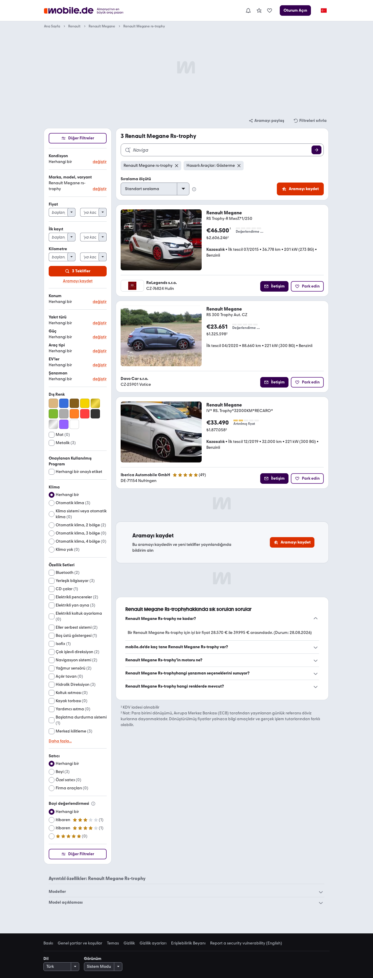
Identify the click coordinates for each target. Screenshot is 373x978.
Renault (74, 26)
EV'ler (54, 359)
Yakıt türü (57, 317)
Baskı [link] (48, 943)
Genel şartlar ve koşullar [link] (80, 943)
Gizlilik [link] (129, 943)
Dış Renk (57, 394)
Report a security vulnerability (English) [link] (246, 943)
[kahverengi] (74, 403)
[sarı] (85, 403)
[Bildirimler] (248, 10)
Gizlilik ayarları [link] (153, 943)
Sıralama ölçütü (136, 178)
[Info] (93, 803)
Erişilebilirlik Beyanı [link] (188, 943)
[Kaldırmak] (177, 166)
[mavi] (64, 403)
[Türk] (323, 10)
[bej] (53, 403)
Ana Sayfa (52, 26)
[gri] (64, 414)
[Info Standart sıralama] (194, 189)
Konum (55, 295)
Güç (53, 331)
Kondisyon (58, 155)
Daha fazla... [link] (60, 741)
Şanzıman (58, 373)
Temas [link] (113, 943)
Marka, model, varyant (70, 177)
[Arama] (316, 150)
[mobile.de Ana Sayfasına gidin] (91, 10)
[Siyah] (95, 414)
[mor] (64, 424)
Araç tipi (57, 345)
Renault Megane (102, 26)
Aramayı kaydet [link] (78, 281)
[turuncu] (74, 414)
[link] (259, 10)
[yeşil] (53, 414)
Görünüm (92, 958)
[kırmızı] (85, 414)
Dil (46, 958)
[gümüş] (53, 424)
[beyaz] (74, 424)
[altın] (95, 403)
